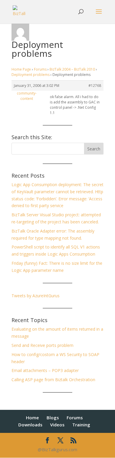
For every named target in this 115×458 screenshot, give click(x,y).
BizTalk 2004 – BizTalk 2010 (72, 69)
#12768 (94, 85)
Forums (40, 69)
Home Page (21, 69)
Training (81, 425)
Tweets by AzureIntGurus (36, 295)
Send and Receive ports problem (42, 345)
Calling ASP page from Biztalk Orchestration (53, 379)
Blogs (53, 417)
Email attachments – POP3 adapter (45, 370)
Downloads (30, 425)
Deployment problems (31, 74)
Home (32, 417)
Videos (57, 425)
